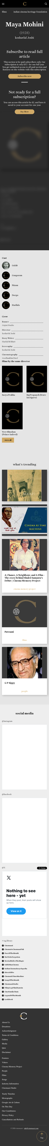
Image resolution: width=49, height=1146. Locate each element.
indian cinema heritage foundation (30, 11)
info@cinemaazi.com (31, 1128)
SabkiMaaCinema (12, 965)
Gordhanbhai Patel (10, 358)
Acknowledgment (9, 1030)
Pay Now (24, 111)
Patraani (9, 631)
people (24, 691)
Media (4, 1043)
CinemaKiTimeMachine (14, 976)
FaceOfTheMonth (12, 953)
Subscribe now (24, 76)
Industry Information (10, 1083)
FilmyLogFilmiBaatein (14, 988)
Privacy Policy (8, 1115)
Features (5, 1058)
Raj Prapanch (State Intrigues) (36, 396)
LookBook (9, 999)
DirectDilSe (9, 972)
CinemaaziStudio (11, 984)
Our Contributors (9, 1110)
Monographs (7, 1098)
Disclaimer (6, 1052)
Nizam (15, 285)
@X (3, 867)
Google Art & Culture (11, 1102)
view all (8, 440)
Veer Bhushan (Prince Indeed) (10, 433)
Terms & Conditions (10, 1035)
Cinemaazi (9, 945)
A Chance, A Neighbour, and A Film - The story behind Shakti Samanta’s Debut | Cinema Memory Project (24, 578)
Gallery (5, 1039)
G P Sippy (10, 682)
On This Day (7, 1106)
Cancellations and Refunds (13, 1119)
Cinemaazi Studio (9, 1088)
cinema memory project (25, 589)
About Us (6, 1022)
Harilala (16, 305)
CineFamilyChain (11, 992)
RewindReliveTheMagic (14, 961)
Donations (6, 1026)
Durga (15, 295)
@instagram (7, 721)
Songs (4, 1079)
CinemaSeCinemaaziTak (14, 949)
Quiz (4, 1048)
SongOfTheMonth (12, 980)
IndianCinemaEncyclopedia (16, 969)
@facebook (6, 794)
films (4, 11)
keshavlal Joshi (24, 37)
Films (4, 1075)
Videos (5, 1062)
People (4, 1070)
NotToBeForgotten (12, 957)
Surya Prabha (8, 395)
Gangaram (17, 275)
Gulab (15, 265)
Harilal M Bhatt (8, 341)
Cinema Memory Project (12, 1066)
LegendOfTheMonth (13, 995)
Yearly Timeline (8, 1093)
